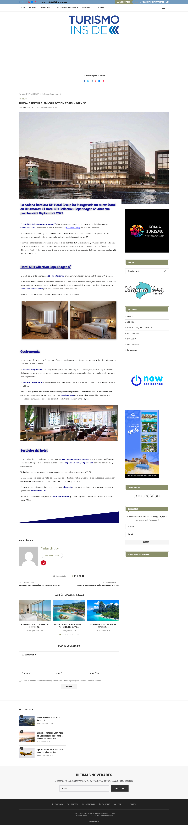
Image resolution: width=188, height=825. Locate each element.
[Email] (32, 2)
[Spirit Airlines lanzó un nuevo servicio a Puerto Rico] (27, 753)
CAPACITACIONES (47, 8)
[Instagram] (25, 2)
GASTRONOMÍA (133, 333)
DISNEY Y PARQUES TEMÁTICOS (139, 327)
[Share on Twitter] (80, 576)
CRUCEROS (131, 322)
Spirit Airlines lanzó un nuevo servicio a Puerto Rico (50, 751)
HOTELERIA (131, 339)
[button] (135, 2)
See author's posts (52, 555)
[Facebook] (19, 2)
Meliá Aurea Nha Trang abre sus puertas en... (157, 2)
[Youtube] (29, 2)
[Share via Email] (83, 576)
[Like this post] (75, 576)
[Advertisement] (94, 54)
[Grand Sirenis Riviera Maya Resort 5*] (27, 721)
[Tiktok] (35, 2)
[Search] (167, 7)
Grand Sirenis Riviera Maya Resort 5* (48, 718)
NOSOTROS (86, 8)
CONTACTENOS (98, 8)
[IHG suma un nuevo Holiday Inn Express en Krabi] (103, 610)
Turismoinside (27, 107)
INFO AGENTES (133, 344)
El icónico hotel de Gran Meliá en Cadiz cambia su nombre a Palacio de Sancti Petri (50, 736)
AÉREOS (130, 316)
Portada (22, 94)
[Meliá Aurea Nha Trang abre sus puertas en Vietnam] (35, 610)
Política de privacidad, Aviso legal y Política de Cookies (94, 813)
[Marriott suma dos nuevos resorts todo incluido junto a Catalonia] (69, 610)
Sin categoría (132, 350)
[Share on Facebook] (77, 576)
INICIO (23, 8)
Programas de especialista (67, 8)
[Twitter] (22, 2)
